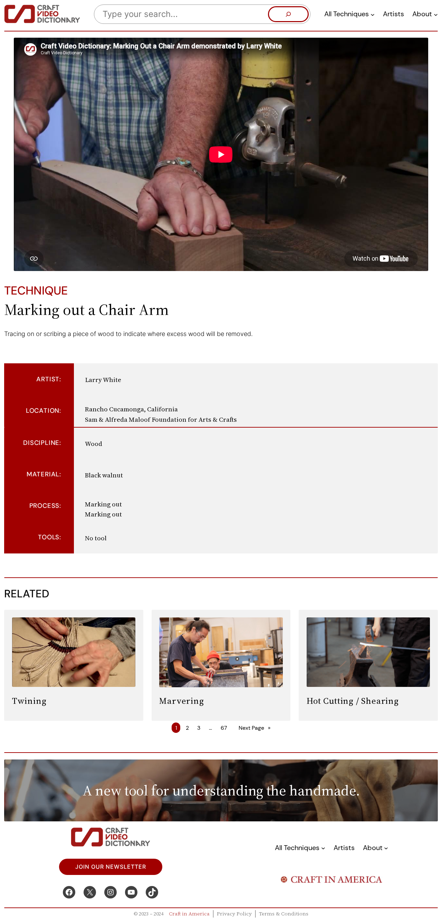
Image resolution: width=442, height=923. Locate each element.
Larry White (103, 379)
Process (44, 506)
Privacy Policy (234, 913)
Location (42, 411)
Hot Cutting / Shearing (353, 701)
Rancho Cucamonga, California (131, 409)
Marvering (181, 701)
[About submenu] (436, 14)
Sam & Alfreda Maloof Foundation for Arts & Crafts (161, 419)
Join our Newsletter (110, 867)
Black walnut (104, 475)
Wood (93, 443)
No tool (96, 538)
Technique (36, 290)
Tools (48, 537)
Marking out (103, 504)
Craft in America (189, 913)
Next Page (254, 727)
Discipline (41, 443)
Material (43, 474)
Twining (29, 701)
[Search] (288, 14)
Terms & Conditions (283, 913)
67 (224, 727)
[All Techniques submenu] (373, 14)
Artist (47, 379)
